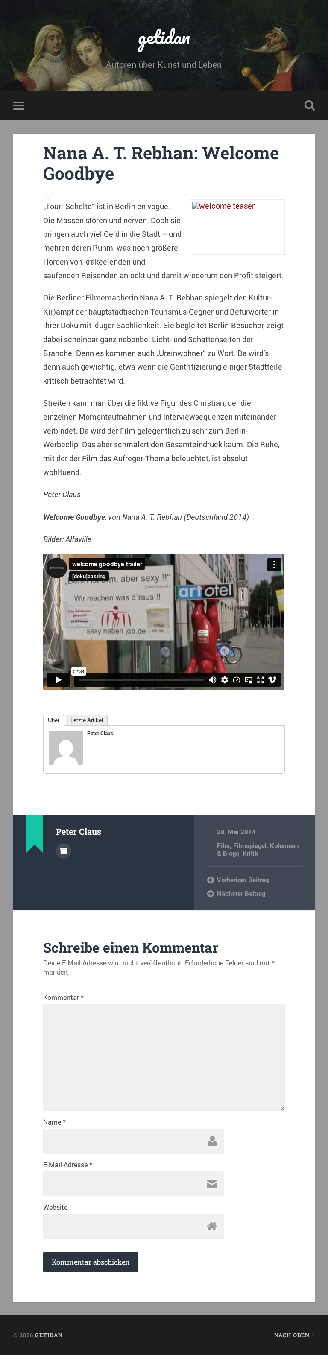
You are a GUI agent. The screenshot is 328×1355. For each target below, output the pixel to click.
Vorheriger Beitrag (243, 879)
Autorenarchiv (63, 851)
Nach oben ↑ (294, 1335)
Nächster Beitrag (241, 893)
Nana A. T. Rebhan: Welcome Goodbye (161, 163)
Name (54, 1122)
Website (55, 1207)
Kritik (250, 853)
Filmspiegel (249, 845)
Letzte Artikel (86, 720)
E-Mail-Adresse (67, 1164)
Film (223, 845)
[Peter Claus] (66, 762)
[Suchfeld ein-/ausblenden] (310, 105)
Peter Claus (100, 733)
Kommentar (63, 997)
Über (53, 720)
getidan (164, 36)
